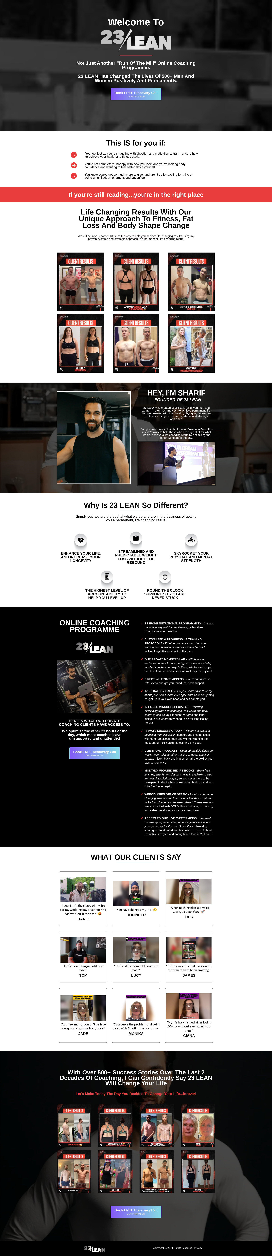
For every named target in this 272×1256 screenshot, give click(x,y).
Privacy (198, 1247)
